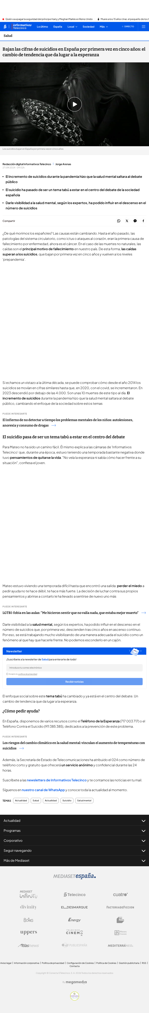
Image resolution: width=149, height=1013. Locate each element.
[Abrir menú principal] (143, 26)
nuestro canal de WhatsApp (43, 790)
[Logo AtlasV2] (28, 945)
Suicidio (67, 800)
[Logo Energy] (74, 919)
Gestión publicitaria (129, 963)
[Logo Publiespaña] (74, 945)
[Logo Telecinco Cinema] (74, 932)
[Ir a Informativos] (22, 26)
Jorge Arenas (63, 164)
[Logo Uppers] (28, 932)
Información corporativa (26, 963)
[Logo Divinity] (28, 907)
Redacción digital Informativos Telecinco (27, 164)
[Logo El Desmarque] (74, 907)
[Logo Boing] (28, 919)
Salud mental (84, 800)
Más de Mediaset (16, 860)
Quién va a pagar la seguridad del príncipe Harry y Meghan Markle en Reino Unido (49, 19)
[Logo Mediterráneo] (120, 945)
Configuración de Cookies (80, 963)
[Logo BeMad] (120, 919)
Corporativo (13, 840)
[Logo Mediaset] (74, 878)
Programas (12, 830)
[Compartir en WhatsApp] (119, 221)
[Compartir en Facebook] (143, 221)
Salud (8, 36)
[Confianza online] (74, 999)
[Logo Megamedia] (76, 982)
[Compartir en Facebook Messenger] (135, 221)
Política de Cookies (106, 963)
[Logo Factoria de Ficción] (120, 907)
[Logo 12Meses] (120, 932)
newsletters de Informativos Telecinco (57, 780)
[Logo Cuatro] (120, 894)
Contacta (75, 966)
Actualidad (21, 800)
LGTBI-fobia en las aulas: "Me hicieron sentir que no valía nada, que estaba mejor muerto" (71, 613)
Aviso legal (5, 963)
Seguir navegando (18, 850)
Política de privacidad (53, 963)
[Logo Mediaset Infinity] (28, 894)
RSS (144, 963)
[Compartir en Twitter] (127, 221)
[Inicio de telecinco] (5, 26)
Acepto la (23, 674)
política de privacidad (27, 674)
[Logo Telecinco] (74, 894)
